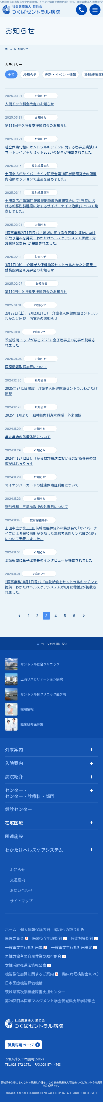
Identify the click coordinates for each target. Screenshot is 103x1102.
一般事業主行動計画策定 (71, 947)
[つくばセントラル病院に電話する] (81, 9)
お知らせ (30, 74)
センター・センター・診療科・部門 (29, 793)
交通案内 (17, 879)
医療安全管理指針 (47, 938)
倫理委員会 (14, 938)
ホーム (8, 49)
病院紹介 (14, 776)
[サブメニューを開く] (91, 749)
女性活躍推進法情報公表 (25, 965)
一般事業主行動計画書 (23, 947)
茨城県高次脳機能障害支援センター (35, 991)
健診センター (18, 809)
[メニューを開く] (95, 9)
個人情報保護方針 (35, 929)
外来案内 (14, 749)
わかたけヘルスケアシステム (34, 849)
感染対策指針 (82, 938)
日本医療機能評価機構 (23, 982)
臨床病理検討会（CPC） (80, 973)
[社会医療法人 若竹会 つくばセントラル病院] (31, 9)
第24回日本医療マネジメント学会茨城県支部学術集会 (50, 1000)
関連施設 (14, 836)
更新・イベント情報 (60, 74)
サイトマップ (21, 900)
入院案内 (14, 763)
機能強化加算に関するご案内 (29, 973)
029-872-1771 (21, 1064)
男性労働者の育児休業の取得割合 (33, 956)
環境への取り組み (69, 929)
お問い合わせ (21, 890)
